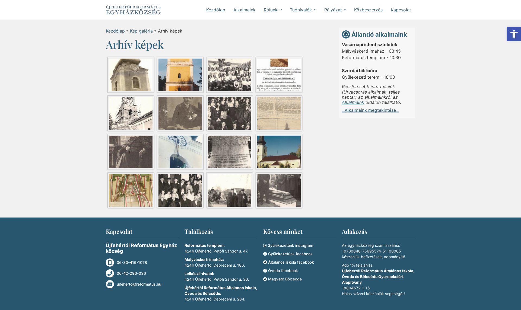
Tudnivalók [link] (301, 9)
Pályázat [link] (333, 9)
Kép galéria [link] (141, 31)
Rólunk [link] (271, 9)
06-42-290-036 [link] (131, 273)
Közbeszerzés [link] (368, 9)
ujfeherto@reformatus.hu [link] (139, 284)
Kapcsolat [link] (401, 9)
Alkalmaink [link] (244, 9)
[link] (514, 34)
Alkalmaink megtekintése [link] (370, 110)
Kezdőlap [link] (215, 9)
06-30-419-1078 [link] (132, 262)
